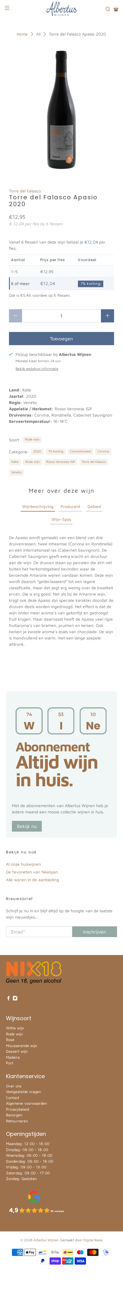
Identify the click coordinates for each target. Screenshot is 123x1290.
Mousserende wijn (21, 1045)
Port (9, 1063)
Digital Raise (92, 1240)
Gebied (94, 506)
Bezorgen (14, 1115)
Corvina (103, 451)
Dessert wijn (16, 1051)
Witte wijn (15, 1028)
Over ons (13, 1086)
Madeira (13, 1057)
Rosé (10, 1039)
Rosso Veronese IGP (60, 461)
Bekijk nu (27, 826)
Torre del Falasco (25, 190)
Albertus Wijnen (46, 1240)
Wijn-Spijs (61, 519)
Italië (15, 461)
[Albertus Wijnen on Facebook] (8, 999)
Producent (70, 506)
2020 (37, 451)
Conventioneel (80, 451)
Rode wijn (32, 439)
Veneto (16, 472)
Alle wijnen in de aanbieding (32, 879)
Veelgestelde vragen (23, 1091)
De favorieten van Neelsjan (32, 871)
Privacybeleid (17, 1109)
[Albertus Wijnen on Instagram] (15, 999)
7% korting (55, 451)
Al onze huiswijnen (23, 864)
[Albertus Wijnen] (61, 8)
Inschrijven (94, 931)
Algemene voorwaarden (26, 1103)
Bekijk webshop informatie (37, 369)
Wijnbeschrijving (37, 506)
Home (22, 34)
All (38, 34)
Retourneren (17, 1120)
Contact (12, 1097)
